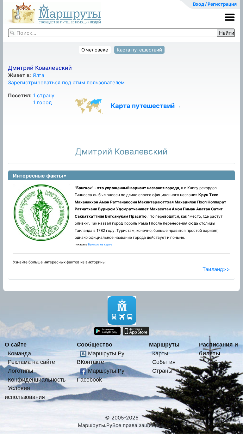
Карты (160, 353)
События (164, 362)
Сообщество (94, 344)
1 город (42, 102)
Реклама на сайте (31, 362)
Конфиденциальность (36, 379)
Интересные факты (38, 175)
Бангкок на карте (100, 244)
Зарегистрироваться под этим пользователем (66, 82)
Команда (19, 353)
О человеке (94, 50)
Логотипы (20, 370)
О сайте (16, 344)
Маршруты (164, 344)
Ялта (38, 75)
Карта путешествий (139, 50)
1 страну (43, 95)
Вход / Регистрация (215, 4)
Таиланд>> (216, 269)
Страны (162, 370)
